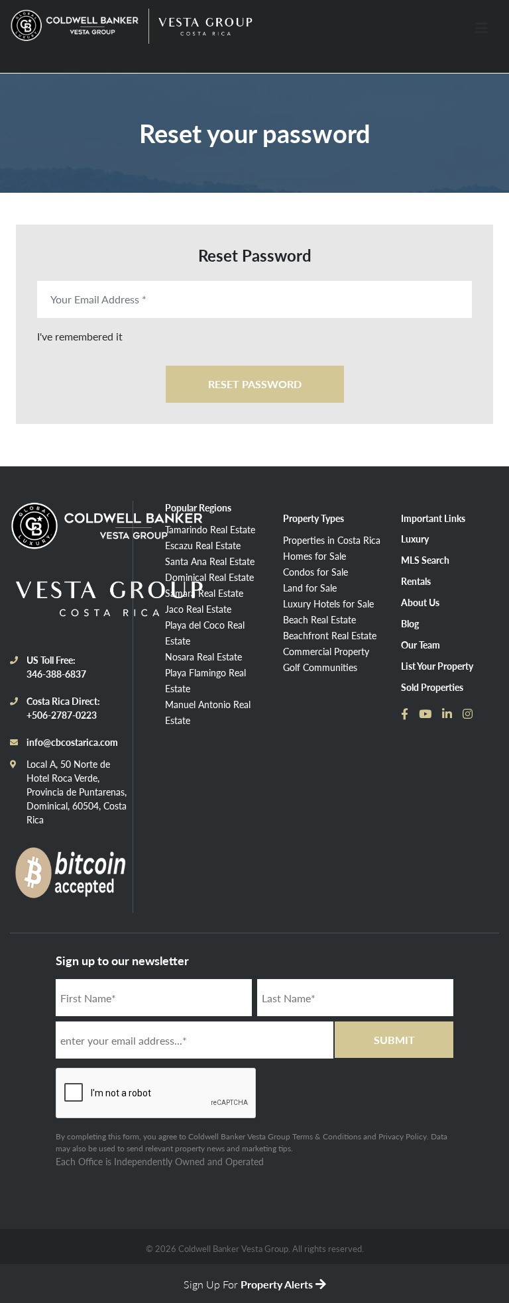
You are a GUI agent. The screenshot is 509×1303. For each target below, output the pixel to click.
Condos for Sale (315, 571)
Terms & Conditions (326, 1136)
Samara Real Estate (204, 592)
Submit (394, 1039)
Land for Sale (310, 587)
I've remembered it (80, 336)
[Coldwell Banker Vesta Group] (76, 26)
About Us (420, 602)
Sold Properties (432, 687)
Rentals (416, 581)
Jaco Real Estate (198, 608)
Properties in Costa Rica (331, 540)
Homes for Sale (314, 555)
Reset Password (255, 383)
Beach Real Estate (319, 619)
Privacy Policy (402, 1136)
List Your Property (437, 665)
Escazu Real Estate (203, 545)
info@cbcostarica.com (72, 742)
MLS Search (425, 559)
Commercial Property (326, 651)
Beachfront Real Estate (329, 635)
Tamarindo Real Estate (210, 529)
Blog (410, 623)
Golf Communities (320, 667)
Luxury (415, 538)
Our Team (420, 644)
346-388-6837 (56, 673)
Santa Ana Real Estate (209, 561)
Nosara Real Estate (203, 656)
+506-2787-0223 (62, 714)
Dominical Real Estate (209, 577)
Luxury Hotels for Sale (328, 603)
